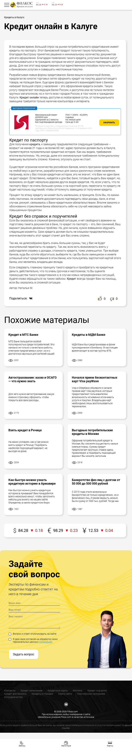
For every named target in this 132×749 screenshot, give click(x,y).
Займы (22, 746)
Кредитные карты (58, 690)
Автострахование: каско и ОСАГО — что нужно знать (32, 379)
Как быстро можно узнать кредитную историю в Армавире (32, 481)
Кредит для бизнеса (15, 693)
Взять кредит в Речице (25, 430)
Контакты (9, 690)
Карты (110, 746)
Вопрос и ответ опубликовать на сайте (34, 633)
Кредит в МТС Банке (23, 334)
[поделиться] (29, 298)
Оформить (109, 122)
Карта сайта (65, 693)
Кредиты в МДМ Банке (88, 334)
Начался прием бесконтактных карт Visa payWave (94, 379)
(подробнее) (46, 641)
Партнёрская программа (91, 693)
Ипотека (77, 690)
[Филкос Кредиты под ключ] (21, 4)
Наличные (66, 746)
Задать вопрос (23, 654)
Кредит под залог (97, 690)
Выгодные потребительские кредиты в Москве (92, 432)
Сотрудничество (13, 697)
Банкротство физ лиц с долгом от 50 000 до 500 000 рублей (96, 481)
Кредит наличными (31, 690)
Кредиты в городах (42, 693)
